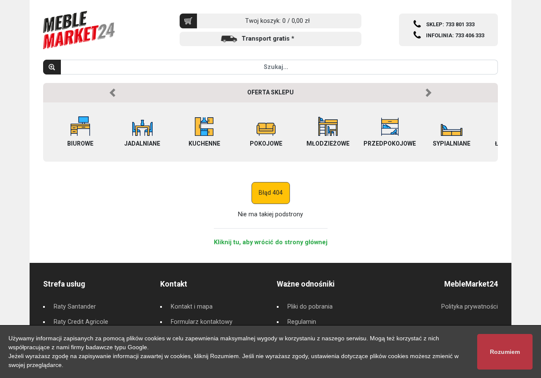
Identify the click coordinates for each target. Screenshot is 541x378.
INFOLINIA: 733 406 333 (455, 35)
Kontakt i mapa (192, 306)
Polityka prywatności (469, 306)
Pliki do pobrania (310, 306)
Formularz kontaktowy (201, 322)
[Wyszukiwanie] (52, 67)
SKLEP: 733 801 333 (450, 24)
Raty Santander (75, 306)
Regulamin (301, 322)
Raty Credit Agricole (81, 322)
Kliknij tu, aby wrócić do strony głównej (271, 242)
